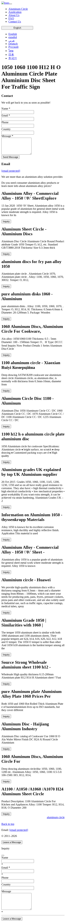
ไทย (10, 50)
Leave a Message (12, 842)
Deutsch (13, 43)
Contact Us (14, 21)
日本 (11, 54)
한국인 (12, 58)
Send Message (10, 157)
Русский (13, 46)
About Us (13, 15)
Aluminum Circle (18, 8)
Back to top (7, 823)
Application (14, 12)
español (12, 37)
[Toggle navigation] (10, 3)
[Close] (2, 855)
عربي (11, 40)
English (17, 28)
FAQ (11, 18)
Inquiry (6, 221)
